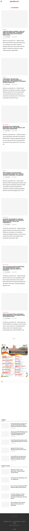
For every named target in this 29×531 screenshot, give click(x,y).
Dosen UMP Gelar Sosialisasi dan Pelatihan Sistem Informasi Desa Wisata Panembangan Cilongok (18, 458)
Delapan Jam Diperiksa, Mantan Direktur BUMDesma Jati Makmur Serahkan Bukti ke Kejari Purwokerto (13, 220)
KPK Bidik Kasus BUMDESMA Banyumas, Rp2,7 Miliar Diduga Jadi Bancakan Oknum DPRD (14, 127)
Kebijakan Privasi (8, 521)
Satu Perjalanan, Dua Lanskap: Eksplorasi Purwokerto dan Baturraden (18, 504)
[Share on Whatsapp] (15, 53)
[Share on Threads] (16, 53)
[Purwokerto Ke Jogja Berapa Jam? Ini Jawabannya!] (5, 480)
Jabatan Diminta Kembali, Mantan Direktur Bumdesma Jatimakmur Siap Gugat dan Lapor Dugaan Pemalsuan (14, 33)
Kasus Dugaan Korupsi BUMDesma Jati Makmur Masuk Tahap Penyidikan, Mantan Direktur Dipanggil (13, 268)
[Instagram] (16, 516)
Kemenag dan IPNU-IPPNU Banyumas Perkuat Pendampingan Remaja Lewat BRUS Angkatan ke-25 (19, 433)
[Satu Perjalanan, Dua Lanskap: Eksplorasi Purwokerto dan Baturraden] (5, 504)
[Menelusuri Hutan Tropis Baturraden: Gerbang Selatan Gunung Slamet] (5, 471)
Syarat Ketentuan (17, 521)
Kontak (14, 523)
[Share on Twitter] (13, 53)
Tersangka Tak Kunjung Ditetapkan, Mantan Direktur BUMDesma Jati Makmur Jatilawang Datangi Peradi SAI (14, 80)
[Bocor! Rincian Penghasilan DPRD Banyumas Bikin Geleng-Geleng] (5, 488)
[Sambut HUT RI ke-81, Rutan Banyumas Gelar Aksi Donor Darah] (5, 450)
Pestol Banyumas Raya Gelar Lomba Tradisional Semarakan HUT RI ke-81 (19, 441)
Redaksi (23, 521)
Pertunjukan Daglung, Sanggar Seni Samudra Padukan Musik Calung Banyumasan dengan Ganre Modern (19, 425)
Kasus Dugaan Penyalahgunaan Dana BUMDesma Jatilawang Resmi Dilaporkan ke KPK (14, 315)
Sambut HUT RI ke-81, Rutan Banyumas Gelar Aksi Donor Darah (18, 449)
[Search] (27, 1)
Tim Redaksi (7, 36)
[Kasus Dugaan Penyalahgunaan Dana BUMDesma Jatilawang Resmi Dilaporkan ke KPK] (14, 301)
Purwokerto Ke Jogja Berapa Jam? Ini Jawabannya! (19, 478)
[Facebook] (13, 516)
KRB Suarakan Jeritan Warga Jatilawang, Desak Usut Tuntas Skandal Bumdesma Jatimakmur (13, 174)
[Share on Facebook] (12, 53)
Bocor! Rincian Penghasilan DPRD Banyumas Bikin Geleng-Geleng (19, 486)
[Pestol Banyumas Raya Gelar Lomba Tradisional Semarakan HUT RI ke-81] (5, 442)
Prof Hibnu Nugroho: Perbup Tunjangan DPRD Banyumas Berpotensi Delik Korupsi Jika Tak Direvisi (19, 496)
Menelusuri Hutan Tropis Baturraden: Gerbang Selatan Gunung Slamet (18, 471)
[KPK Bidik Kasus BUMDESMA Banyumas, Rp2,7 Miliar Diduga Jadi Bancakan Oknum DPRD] (14, 114)
